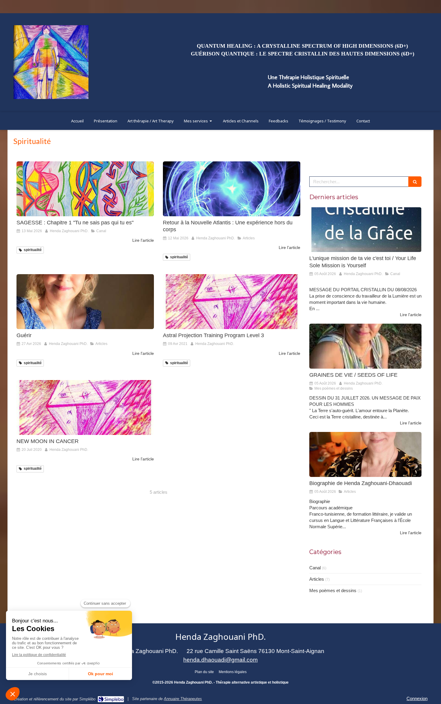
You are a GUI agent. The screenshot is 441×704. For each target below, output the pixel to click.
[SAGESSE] (85, 188)
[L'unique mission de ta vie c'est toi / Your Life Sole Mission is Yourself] (365, 229)
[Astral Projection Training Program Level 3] (231, 301)
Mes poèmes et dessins (332, 590)
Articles (316, 579)
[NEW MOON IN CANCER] (85, 407)
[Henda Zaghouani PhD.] (51, 97)
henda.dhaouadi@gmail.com (220, 660)
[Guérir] (85, 301)
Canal (315, 567)
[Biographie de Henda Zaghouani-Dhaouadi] (365, 454)
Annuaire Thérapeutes (183, 699)
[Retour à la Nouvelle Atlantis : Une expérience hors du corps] (231, 188)
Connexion (417, 698)
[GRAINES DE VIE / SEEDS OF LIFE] (365, 346)
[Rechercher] (415, 181)
